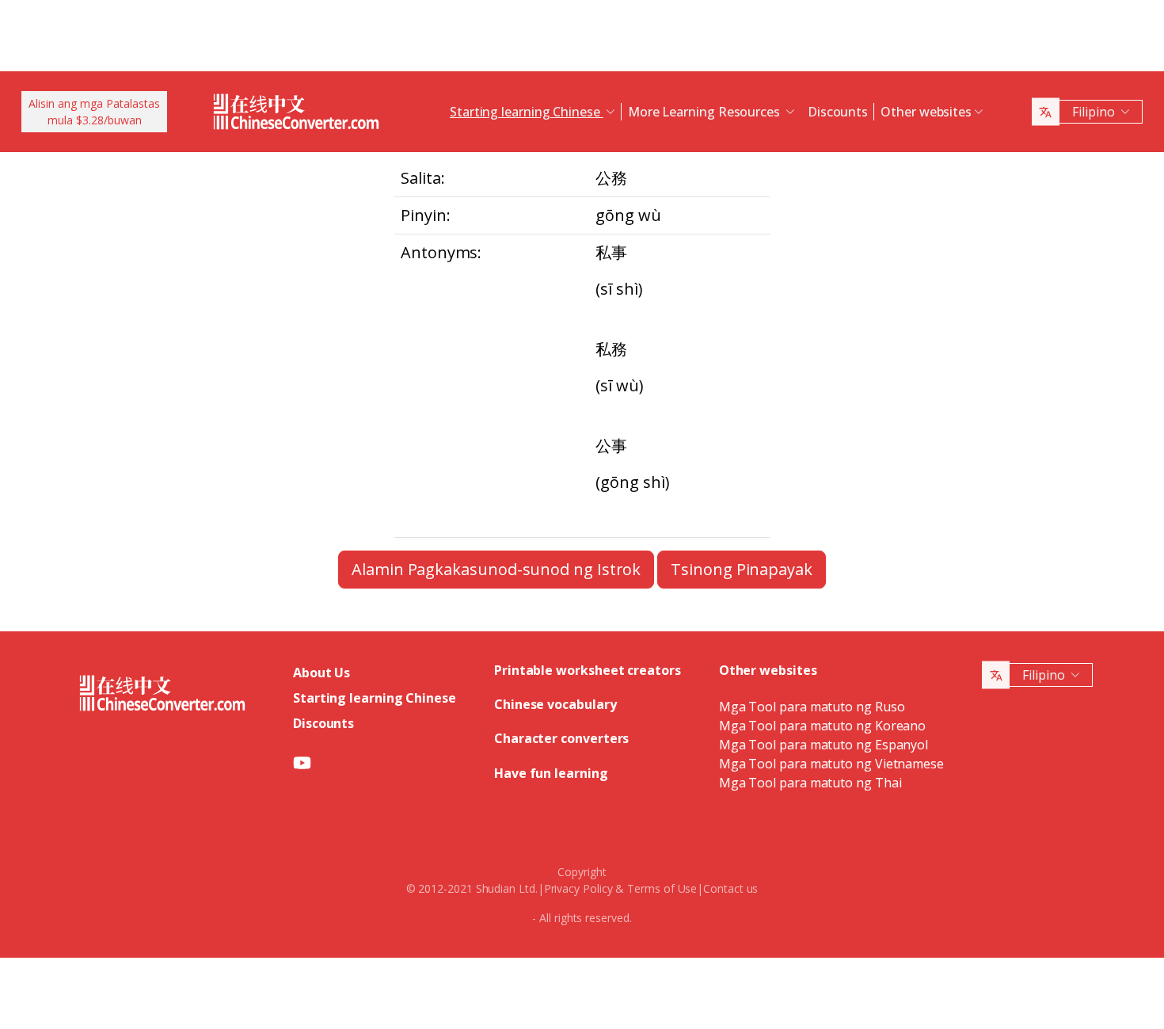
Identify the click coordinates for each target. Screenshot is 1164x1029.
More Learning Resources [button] (705, 111)
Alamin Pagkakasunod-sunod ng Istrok (496, 569)
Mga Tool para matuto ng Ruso (812, 706)
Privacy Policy (578, 888)
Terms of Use (662, 888)
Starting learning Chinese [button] (526, 111)
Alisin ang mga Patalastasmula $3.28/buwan (94, 112)
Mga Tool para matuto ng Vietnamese (831, 763)
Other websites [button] (926, 111)
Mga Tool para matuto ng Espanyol (823, 744)
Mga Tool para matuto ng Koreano (822, 725)
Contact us (730, 888)
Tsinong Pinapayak (741, 569)
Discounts (838, 111)
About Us (321, 672)
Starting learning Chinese (374, 698)
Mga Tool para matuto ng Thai (810, 782)
